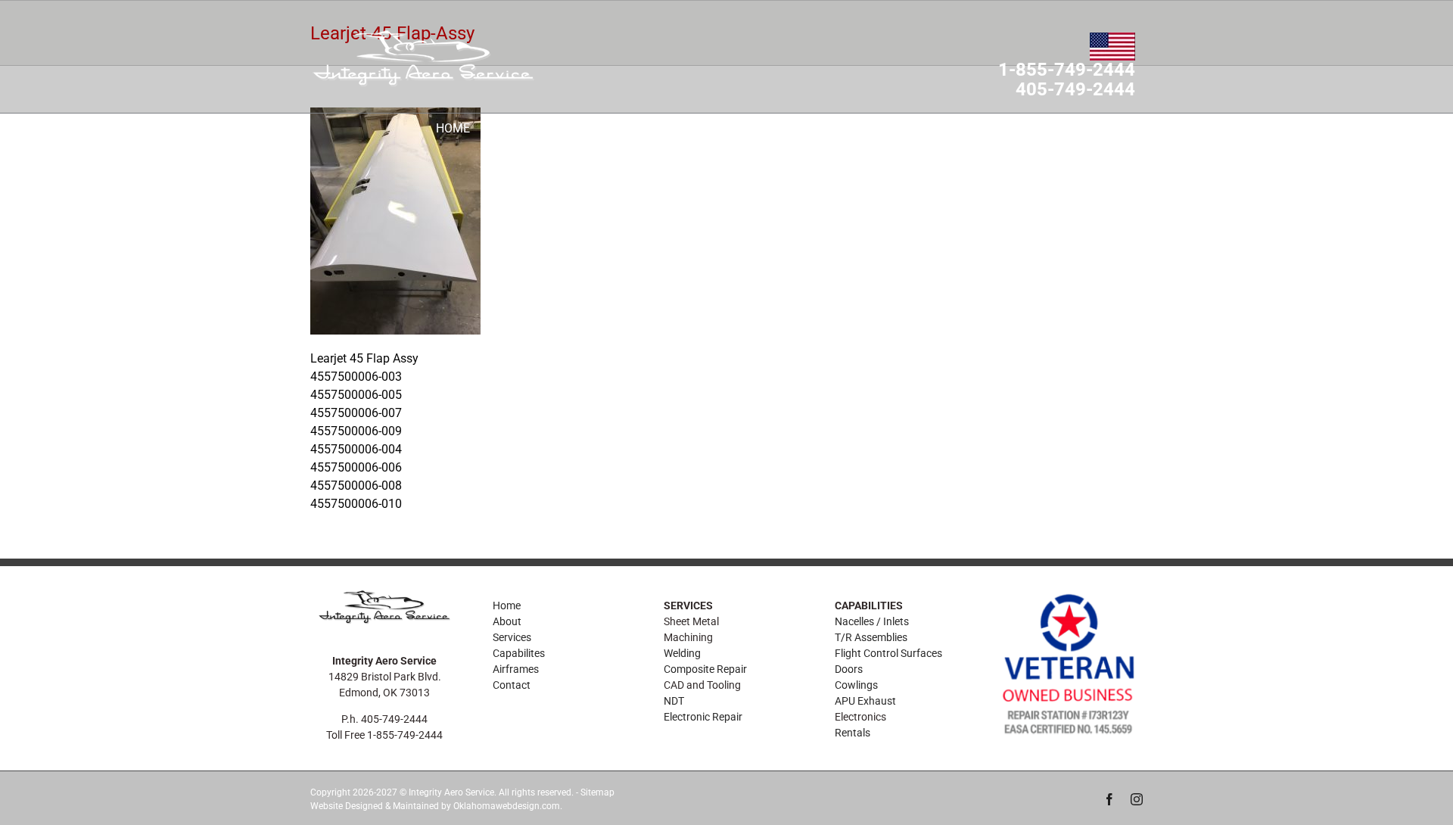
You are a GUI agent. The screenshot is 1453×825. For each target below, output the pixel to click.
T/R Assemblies (871, 637)
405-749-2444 (1075, 90)
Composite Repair (705, 669)
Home (507, 605)
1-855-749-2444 (1066, 70)
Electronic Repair (703, 717)
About (507, 621)
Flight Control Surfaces (888, 653)
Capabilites (519, 653)
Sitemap (597, 792)
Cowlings (856, 685)
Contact (511, 685)
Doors (849, 669)
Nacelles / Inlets (872, 621)
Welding (682, 653)
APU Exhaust (865, 701)
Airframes (516, 669)
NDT (674, 701)
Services (512, 637)
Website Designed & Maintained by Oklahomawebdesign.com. (436, 806)
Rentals (852, 733)
